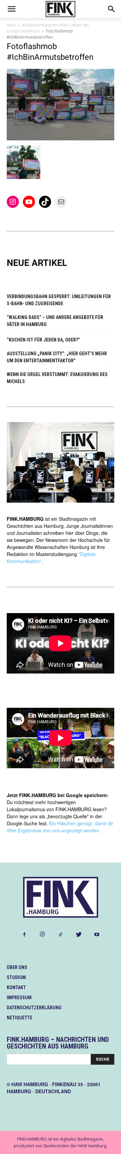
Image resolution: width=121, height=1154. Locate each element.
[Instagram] (42, 934)
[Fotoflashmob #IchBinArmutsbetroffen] (60, 138)
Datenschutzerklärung (34, 1007)
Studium (16, 977)
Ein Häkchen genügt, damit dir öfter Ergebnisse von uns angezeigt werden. (60, 827)
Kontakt (16, 987)
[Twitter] (78, 934)
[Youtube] (97, 934)
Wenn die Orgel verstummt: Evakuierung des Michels (57, 378)
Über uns (17, 967)
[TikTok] (60, 934)
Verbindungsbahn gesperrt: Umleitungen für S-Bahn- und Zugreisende (59, 300)
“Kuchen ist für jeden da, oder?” (43, 339)
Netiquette (19, 1017)
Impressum (19, 997)
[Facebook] (24, 934)
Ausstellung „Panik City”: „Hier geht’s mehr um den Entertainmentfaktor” (57, 357)
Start (11, 25)
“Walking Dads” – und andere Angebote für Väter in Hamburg (55, 321)
